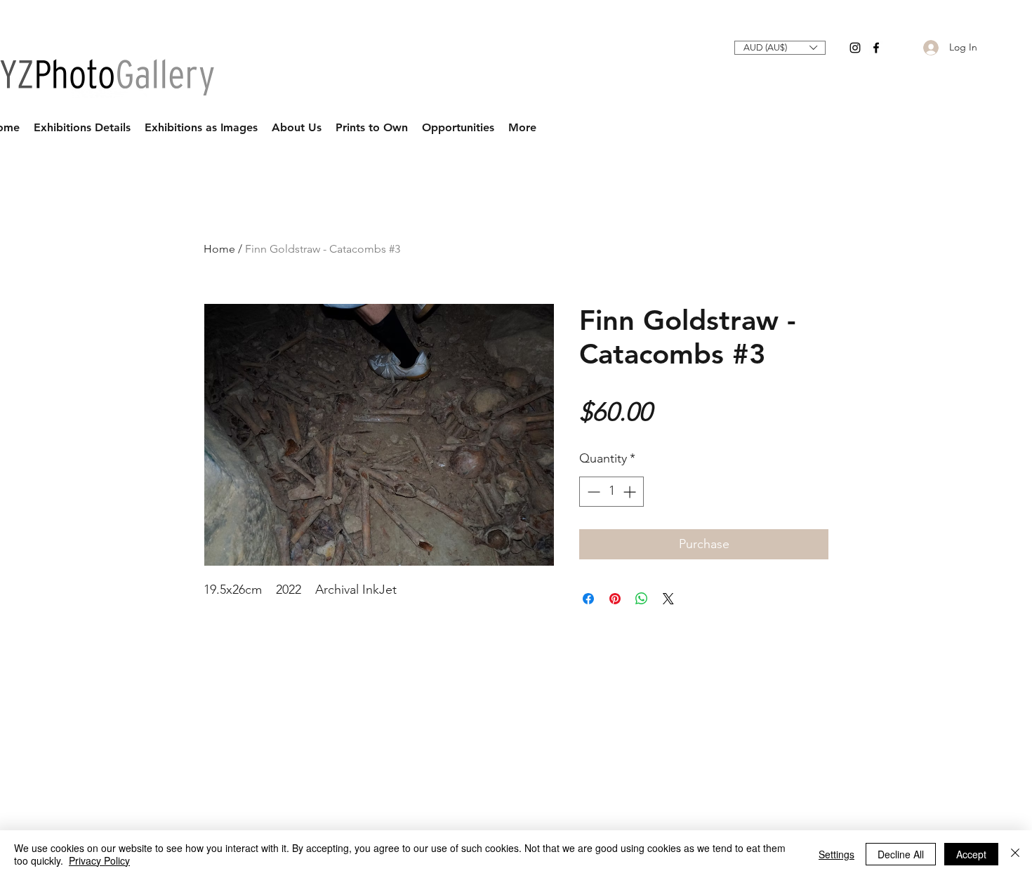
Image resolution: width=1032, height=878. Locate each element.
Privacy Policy (99, 860)
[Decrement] (592, 491)
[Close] (1015, 854)
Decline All (901, 854)
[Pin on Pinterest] (615, 598)
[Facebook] (876, 48)
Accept (971, 854)
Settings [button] (836, 854)
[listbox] (780, 48)
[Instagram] (855, 48)
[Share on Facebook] (588, 598)
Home (219, 248)
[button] (780, 48)
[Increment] (631, 491)
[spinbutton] (611, 491)
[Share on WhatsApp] (641, 598)
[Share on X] (668, 598)
